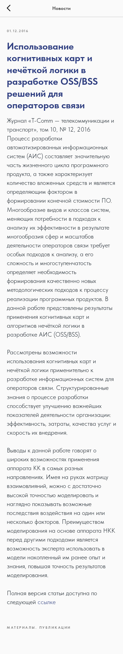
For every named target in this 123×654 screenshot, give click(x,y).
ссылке (47, 601)
